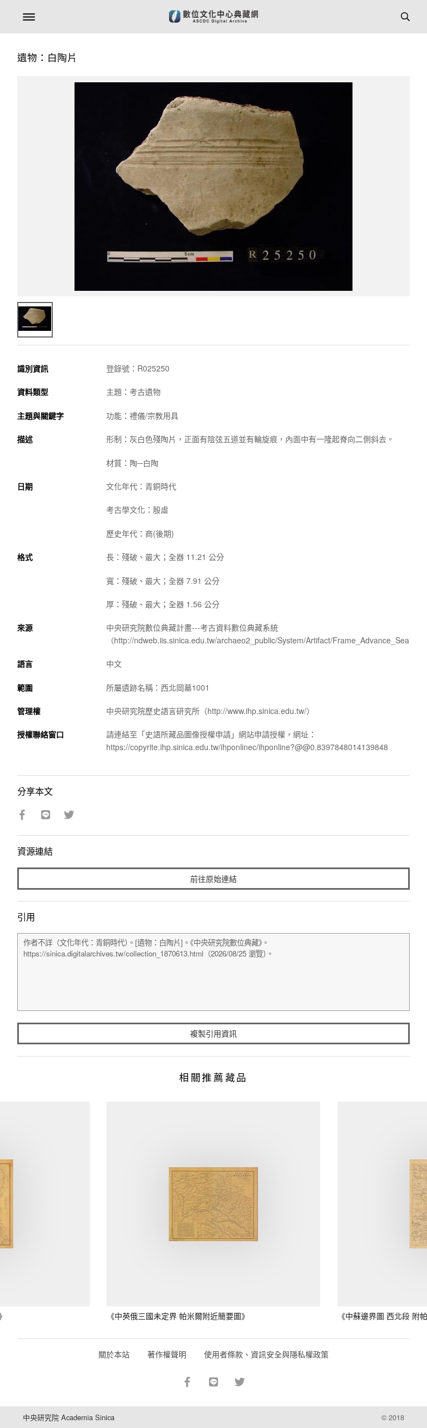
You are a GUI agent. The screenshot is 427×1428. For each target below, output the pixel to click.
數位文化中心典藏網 (213, 16)
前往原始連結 (213, 878)
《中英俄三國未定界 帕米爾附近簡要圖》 (178, 1315)
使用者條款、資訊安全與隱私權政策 (266, 1354)
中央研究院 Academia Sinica (69, 1417)
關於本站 (114, 1354)
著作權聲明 (166, 1354)
